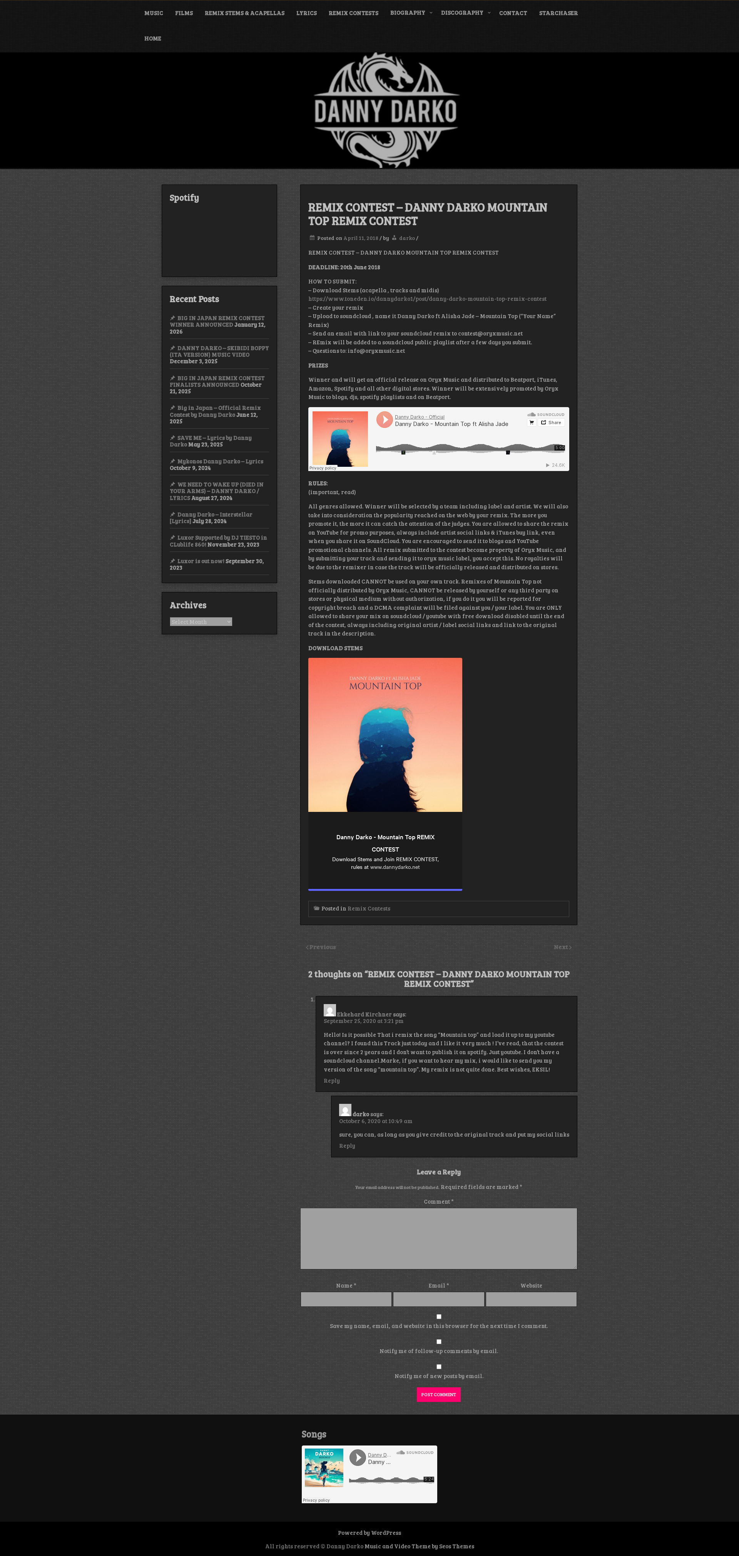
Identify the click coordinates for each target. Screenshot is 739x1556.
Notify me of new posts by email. (439, 1376)
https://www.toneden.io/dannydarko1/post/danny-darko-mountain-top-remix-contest (427, 298)
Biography (407, 12)
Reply (332, 1080)
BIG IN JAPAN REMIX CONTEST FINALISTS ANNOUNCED (217, 381)
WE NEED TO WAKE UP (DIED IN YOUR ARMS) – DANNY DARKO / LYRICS (217, 490)
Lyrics (306, 13)
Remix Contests (353, 13)
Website (531, 1285)
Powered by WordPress (369, 1532)
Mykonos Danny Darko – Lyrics (220, 461)
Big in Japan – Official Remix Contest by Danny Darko (215, 411)
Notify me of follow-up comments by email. (439, 1351)
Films (184, 13)
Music (153, 13)
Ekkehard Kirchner (364, 1014)
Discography (462, 12)
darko (407, 237)
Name (346, 1285)
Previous (322, 946)
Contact (513, 13)
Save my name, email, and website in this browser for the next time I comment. (439, 1326)
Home (152, 38)
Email (439, 1285)
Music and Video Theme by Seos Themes (419, 1546)
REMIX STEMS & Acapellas (244, 13)
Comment (439, 1201)
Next (561, 946)
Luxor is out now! (200, 561)
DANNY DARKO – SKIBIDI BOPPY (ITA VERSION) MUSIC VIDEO (219, 351)
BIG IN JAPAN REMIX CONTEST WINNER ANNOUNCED (217, 321)
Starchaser (558, 13)
